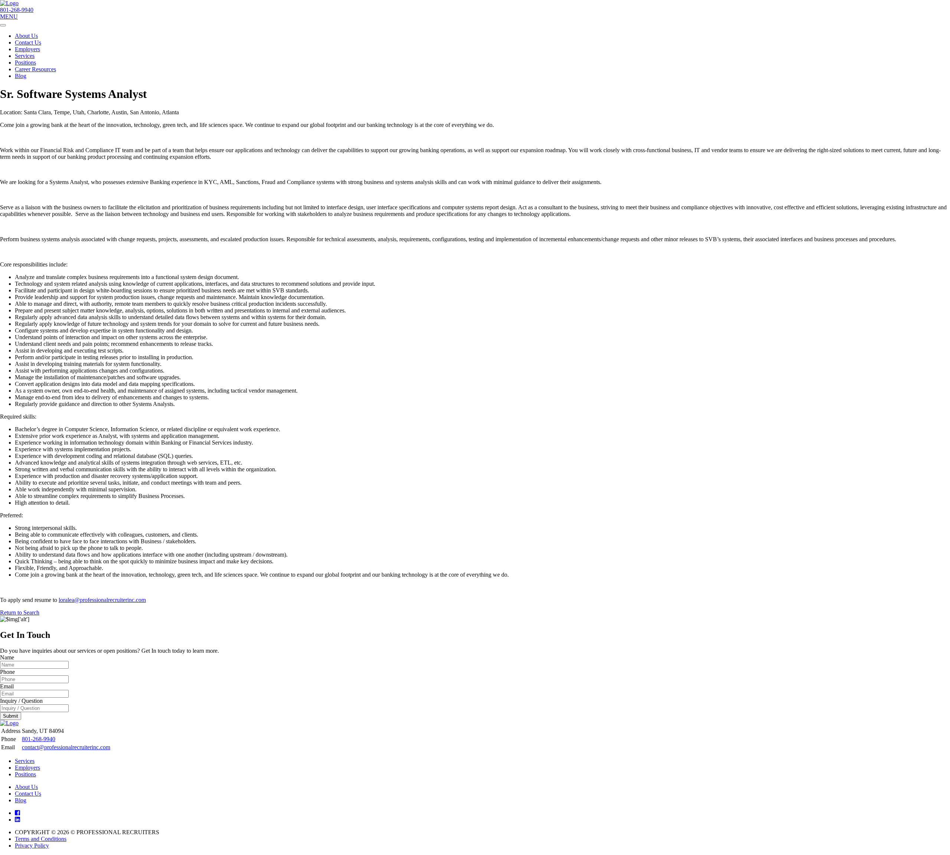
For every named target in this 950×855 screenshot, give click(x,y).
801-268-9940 (16, 10)
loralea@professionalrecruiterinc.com (102, 600)
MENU (9, 16)
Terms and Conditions (40, 839)
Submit (10, 716)
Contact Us (28, 42)
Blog (20, 76)
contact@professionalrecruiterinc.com (66, 747)
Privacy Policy (32, 845)
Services (25, 56)
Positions (25, 62)
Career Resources (35, 69)
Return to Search (19, 612)
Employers (27, 49)
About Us (26, 36)
